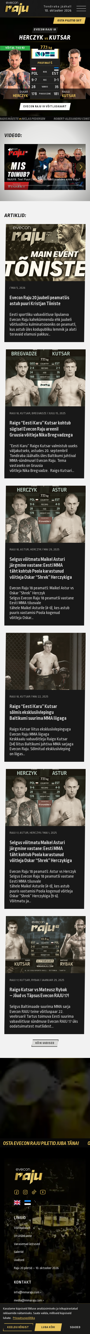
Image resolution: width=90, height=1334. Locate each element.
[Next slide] (81, 167)
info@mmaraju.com (26, 1292)
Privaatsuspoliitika (24, 1318)
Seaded (75, 1327)
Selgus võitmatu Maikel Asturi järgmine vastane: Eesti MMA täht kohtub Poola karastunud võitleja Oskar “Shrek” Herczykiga (41, 568)
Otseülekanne (23, 1236)
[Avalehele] (28, 1176)
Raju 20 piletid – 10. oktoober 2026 (36, 1268)
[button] (10, 150)
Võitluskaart (22, 1228)
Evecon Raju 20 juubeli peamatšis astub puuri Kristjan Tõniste (39, 300)
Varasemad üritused (27, 1244)
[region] (45, 167)
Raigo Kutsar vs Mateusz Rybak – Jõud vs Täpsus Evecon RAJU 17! (39, 992)
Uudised (19, 1260)
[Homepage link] (16, 9)
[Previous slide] (9, 167)
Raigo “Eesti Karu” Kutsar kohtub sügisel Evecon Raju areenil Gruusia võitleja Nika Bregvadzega (41, 429)
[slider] (45, 185)
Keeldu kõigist (18, 1327)
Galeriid (18, 1252)
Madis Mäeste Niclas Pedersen (60, 118)
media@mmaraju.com (28, 1300)
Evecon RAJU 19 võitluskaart (45, 106)
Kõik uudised (44, 1043)
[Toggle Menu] (81, 8)
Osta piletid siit (69, 20)
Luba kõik (48, 1327)
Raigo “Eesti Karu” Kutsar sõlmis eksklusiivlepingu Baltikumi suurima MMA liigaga (38, 712)
